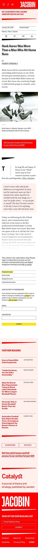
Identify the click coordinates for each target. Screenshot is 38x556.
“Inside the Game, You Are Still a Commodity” (9, 373)
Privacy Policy (19, 542)
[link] (12, 4)
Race (10, 31)
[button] (4, 4)
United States (24, 27)
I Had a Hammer (28, 178)
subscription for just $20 (13, 14)
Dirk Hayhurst (29, 370)
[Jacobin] (27, 4)
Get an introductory (11, 12)
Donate (27, 445)
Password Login (7, 272)
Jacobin (23, 12)
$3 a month (27, 265)
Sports (15, 31)
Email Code (6, 275)
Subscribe (10, 445)
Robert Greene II (10, 64)
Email (4, 306)
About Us (17, 538)
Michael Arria (28, 382)
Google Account (7, 279)
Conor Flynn (28, 416)
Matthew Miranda (30, 401)
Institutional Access (8, 282)
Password (6, 315)
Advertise (6, 542)
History (4, 31)
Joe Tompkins (28, 360)
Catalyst (5, 538)
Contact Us (29, 538)
